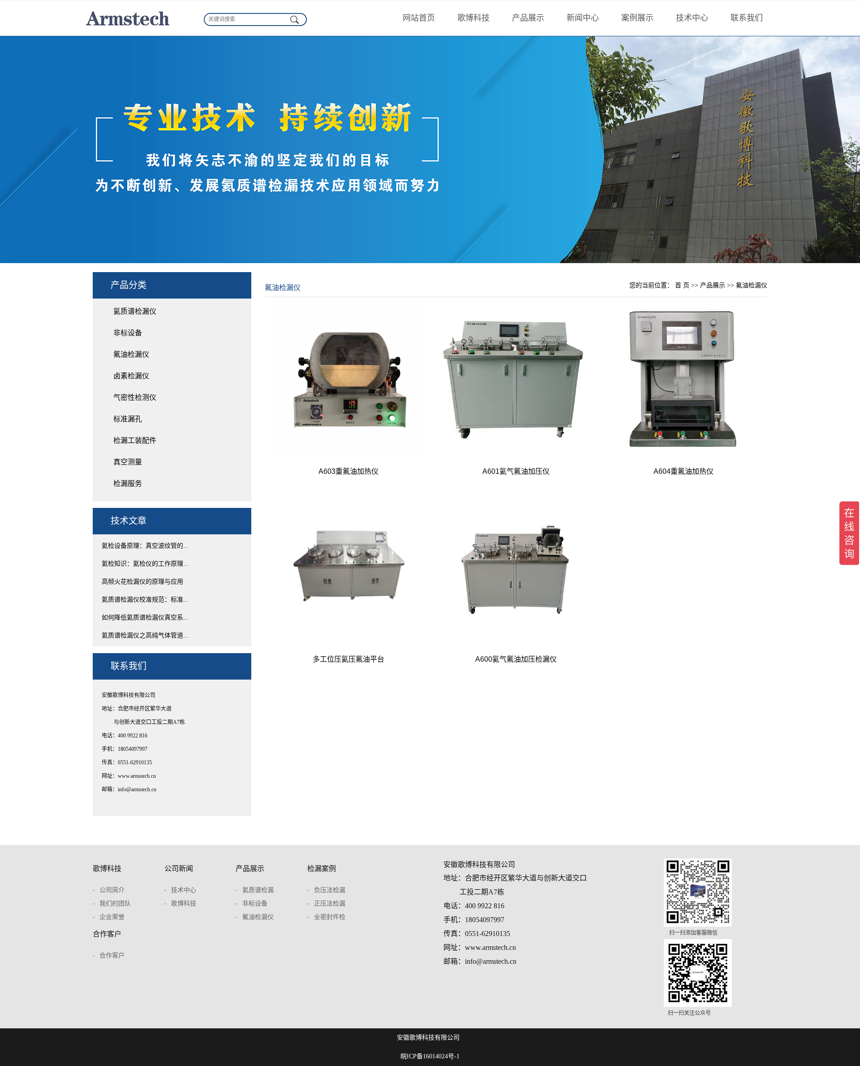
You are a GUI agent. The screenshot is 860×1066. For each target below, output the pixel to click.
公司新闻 (178, 868)
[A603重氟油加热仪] (348, 380)
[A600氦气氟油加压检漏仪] (516, 568)
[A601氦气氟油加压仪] (516, 380)
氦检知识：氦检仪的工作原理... (145, 563)
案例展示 (637, 17)
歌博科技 (473, 17)
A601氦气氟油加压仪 (516, 471)
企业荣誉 (112, 917)
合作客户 (107, 934)
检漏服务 (127, 483)
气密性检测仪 (134, 397)
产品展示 (528, 17)
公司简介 (112, 890)
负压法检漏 (329, 890)
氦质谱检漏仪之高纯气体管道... (145, 635)
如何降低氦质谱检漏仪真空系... (145, 617)
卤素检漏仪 (131, 376)
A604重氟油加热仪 (684, 471)
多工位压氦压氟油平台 (348, 659)
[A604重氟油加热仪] (683, 380)
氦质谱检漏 (258, 890)
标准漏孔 (127, 419)
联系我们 (747, 17)
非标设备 (127, 333)
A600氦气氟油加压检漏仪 (516, 659)
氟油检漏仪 (131, 354)
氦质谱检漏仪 (134, 311)
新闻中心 (583, 17)
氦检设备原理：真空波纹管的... (145, 545)
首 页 (682, 285)
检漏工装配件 (134, 440)
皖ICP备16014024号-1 (430, 1056)
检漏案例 (321, 868)
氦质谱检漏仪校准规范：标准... (145, 599)
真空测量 (127, 462)
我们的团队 (115, 903)
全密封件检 (329, 917)
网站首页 (419, 17)
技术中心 (692, 17)
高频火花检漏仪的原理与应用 (142, 581)
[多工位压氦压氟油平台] (348, 568)
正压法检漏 (329, 903)
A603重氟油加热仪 (348, 471)
